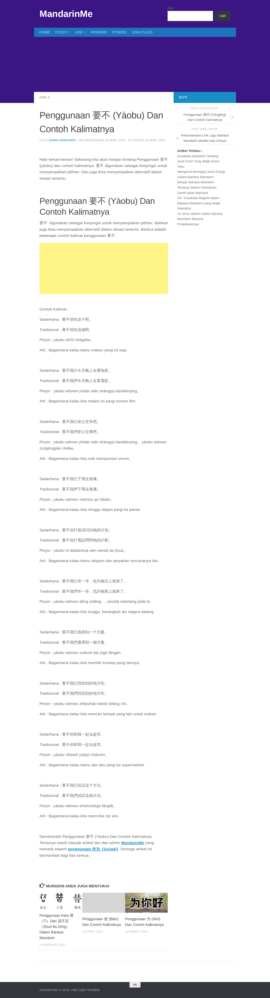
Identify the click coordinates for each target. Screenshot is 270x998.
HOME (44, 32)
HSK (79, 32)
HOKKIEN (99, 32)
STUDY (61, 32)
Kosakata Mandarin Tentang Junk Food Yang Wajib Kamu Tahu (198, 161)
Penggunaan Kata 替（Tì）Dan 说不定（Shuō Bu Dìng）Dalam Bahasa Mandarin (56, 926)
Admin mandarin (62, 140)
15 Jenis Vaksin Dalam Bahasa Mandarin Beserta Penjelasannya (200, 219)
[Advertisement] (135, 64)
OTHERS (119, 32)
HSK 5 (44, 97)
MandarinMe (66, 14)
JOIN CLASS (142, 32)
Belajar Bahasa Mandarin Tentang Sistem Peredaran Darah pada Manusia (196, 187)
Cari (171, 8)
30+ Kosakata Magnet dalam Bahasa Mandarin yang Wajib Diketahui (198, 203)
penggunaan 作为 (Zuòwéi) (93, 849)
